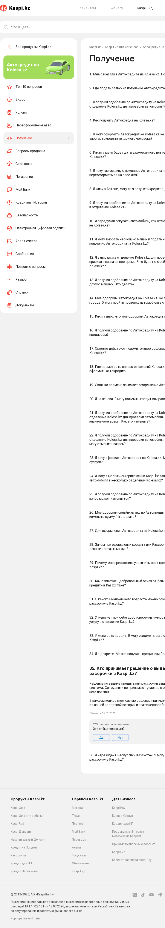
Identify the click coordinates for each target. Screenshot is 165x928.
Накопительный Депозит (28, 839)
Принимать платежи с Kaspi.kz (133, 844)
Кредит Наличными (24, 871)
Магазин (78, 808)
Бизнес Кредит (122, 815)
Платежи (78, 823)
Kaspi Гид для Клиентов (122, 47)
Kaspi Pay (118, 808)
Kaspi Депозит (21, 831)
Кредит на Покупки (24, 847)
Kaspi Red (17, 823)
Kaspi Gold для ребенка (27, 815)
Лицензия (18, 902)
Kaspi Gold (18, 808)
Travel (76, 815)
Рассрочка (18, 855)
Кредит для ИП (21, 863)
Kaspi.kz (95, 47)
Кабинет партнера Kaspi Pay (131, 860)
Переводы (79, 839)
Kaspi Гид (78, 871)
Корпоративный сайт (26, 918)
